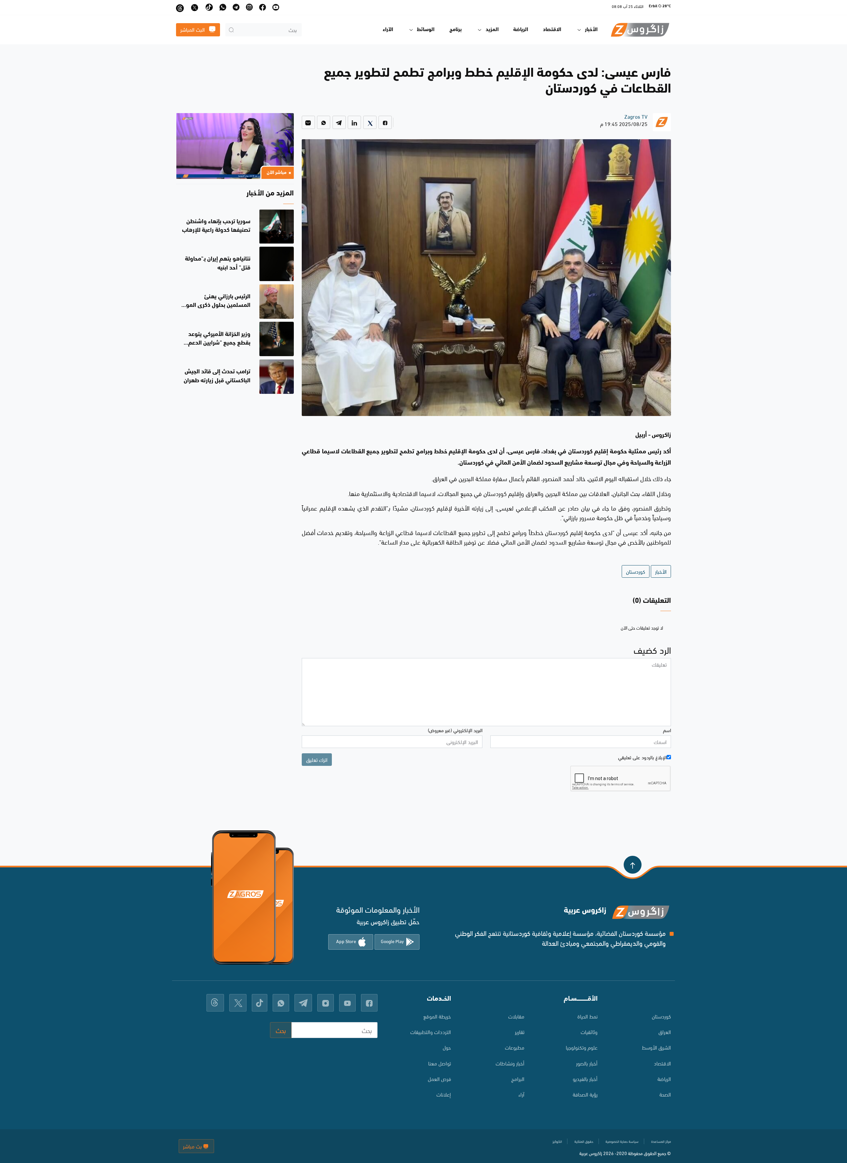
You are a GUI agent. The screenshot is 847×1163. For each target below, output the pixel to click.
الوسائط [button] (425, 29)
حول (447, 1047)
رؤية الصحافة (585, 1094)
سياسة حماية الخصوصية (622, 1141)
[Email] (308, 122)
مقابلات (516, 1016)
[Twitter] (370, 122)
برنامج (455, 29)
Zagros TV (635, 116)
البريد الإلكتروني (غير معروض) (455, 729)
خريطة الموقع (437, 1016)
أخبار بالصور (587, 1063)
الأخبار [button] (591, 29)
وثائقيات (589, 1031)
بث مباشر (193, 1146)
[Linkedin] (354, 122)
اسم (667, 729)
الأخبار (661, 571)
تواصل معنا (439, 1063)
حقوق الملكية (583, 1141)
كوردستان (635, 571)
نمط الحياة (587, 1016)
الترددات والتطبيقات (430, 1031)
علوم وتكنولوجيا (582, 1047)
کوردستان (661, 1016)
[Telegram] (339, 122)
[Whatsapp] (323, 122)
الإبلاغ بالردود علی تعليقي (642, 757)
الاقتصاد (552, 29)
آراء (521, 1094)
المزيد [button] (492, 29)
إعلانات (443, 1094)
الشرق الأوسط (656, 1047)
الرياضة (520, 29)
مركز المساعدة (661, 1141)
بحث (281, 1030)
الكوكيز (557, 1141)
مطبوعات (514, 1047)
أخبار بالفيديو (585, 1078)
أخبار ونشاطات (510, 1063)
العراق (664, 1031)
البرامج (517, 1078)
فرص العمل (439, 1078)
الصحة (665, 1094)
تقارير (519, 1031)
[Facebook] (385, 122)
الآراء (388, 29)
